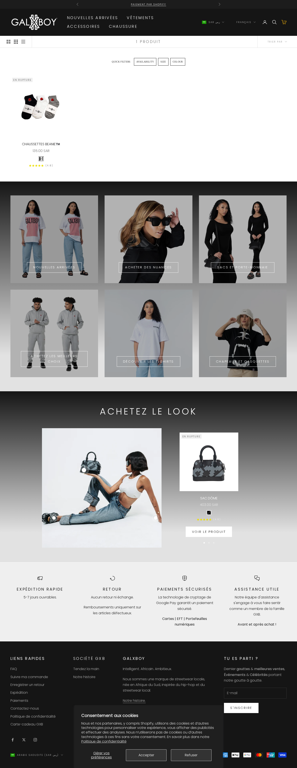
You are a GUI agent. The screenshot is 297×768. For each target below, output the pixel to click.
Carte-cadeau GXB (26, 724)
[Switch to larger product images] (8, 42)
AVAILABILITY (145, 61)
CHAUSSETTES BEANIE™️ (41, 144)
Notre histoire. (134, 700)
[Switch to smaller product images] (16, 42)
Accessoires (83, 26)
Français (243, 22)
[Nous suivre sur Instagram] (35, 740)
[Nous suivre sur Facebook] (12, 740)
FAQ (13, 668)
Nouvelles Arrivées (54, 267)
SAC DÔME (209, 498)
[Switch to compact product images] (23, 42)
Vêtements (140, 17)
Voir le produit (209, 531)
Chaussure (123, 26)
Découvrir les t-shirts (148, 361)
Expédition (19, 692)
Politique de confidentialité (104, 741)
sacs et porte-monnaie (242, 267)
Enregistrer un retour (27, 684)
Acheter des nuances (148, 267)
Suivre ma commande (29, 676)
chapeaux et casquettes (243, 361)
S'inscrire (241, 707)
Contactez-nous (24, 708)
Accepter (146, 755)
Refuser (191, 755)
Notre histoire (84, 676)
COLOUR (178, 61)
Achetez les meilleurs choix (54, 359)
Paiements (19, 700)
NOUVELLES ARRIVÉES (92, 17)
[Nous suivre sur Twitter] (24, 740)
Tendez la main (86, 668)
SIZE (163, 61)
